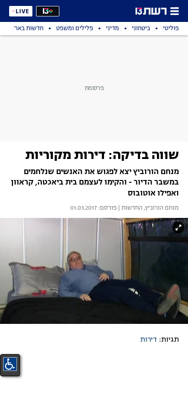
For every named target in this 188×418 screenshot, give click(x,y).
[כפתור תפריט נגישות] (10, 364)
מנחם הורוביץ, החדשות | (148, 208)
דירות (148, 339)
